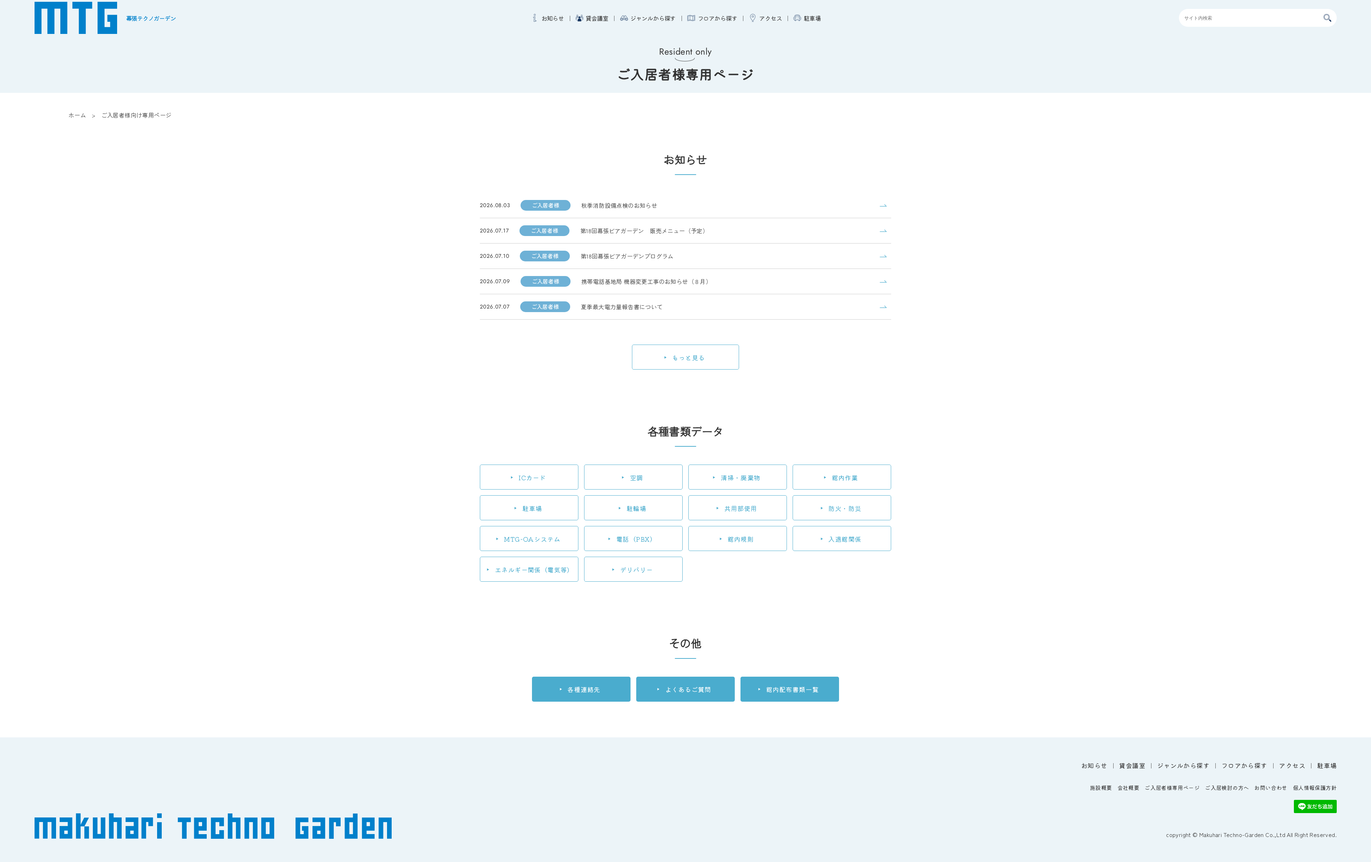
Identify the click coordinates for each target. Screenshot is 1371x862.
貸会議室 (597, 18)
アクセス (770, 18)
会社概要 (1129, 787)
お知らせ (552, 18)
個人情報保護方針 (1315, 787)
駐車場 (812, 18)
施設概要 (1101, 787)
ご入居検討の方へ (1227, 787)
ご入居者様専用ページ (1172, 787)
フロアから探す (717, 18)
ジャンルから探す (653, 18)
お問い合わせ (1270, 787)
